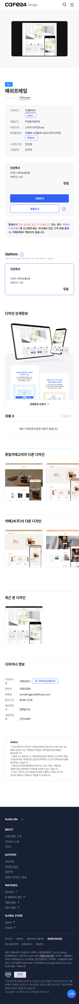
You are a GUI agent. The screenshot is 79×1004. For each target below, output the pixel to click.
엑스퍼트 (9, 892)
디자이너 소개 (12, 841)
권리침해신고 (26, 944)
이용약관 (19, 938)
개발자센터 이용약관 (35, 938)
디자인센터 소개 (13, 836)
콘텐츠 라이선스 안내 (15, 877)
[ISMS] (15, 975)
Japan (8, 922)
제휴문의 (39, 944)
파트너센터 (10, 907)
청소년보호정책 (11, 944)
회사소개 (8, 938)
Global (8, 927)
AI (72, 993)
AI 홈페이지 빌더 (13, 897)
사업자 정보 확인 (47, 955)
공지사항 (9, 861)
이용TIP (9, 872)
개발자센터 (10, 902)
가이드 (8, 846)
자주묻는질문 (11, 866)
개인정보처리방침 (54, 938)
